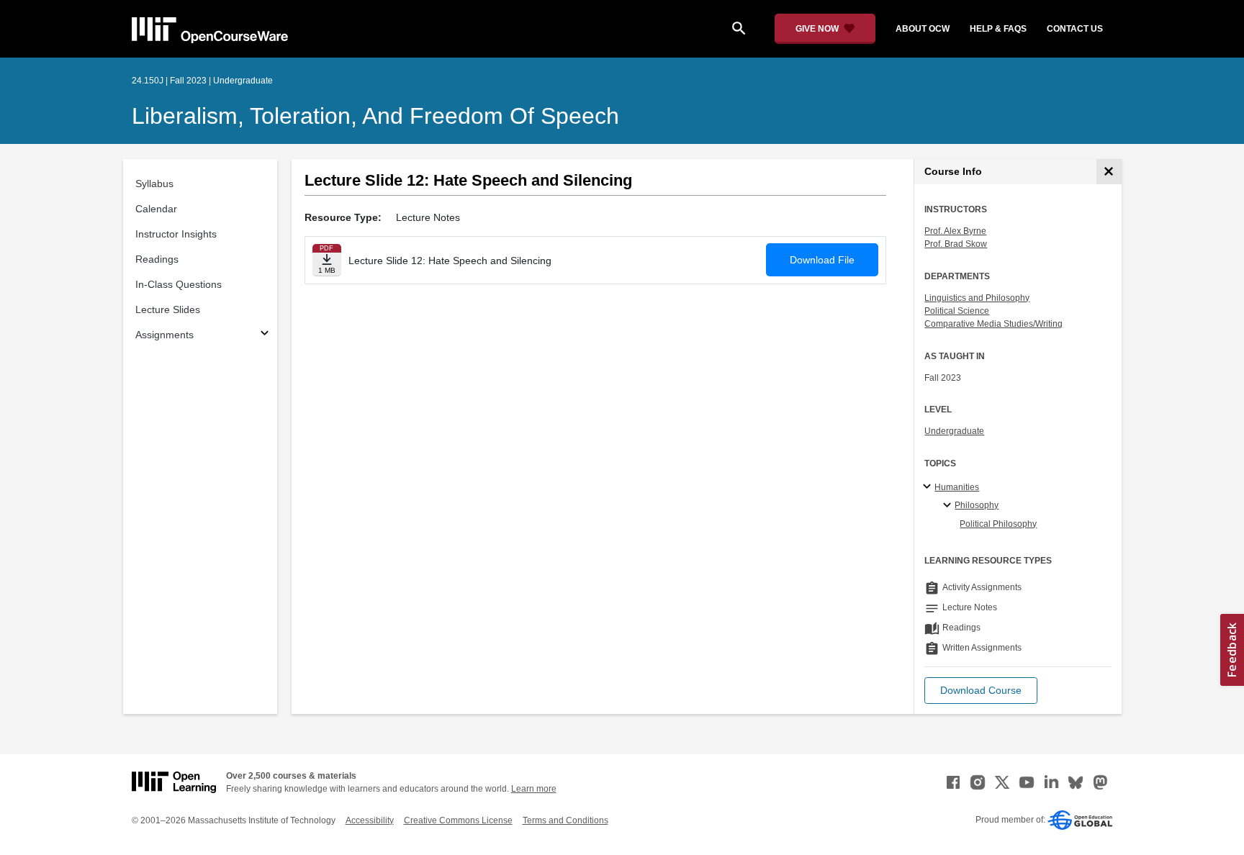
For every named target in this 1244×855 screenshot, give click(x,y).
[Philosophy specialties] (949, 506)
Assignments (164, 334)
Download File (822, 260)
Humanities (956, 487)
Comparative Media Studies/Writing (993, 324)
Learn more (533, 789)
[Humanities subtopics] (929, 487)
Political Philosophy (998, 524)
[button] (980, 690)
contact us (1075, 29)
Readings (157, 259)
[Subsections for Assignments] (264, 335)
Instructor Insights (176, 234)
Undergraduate (954, 431)
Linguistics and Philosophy (976, 298)
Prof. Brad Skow (955, 244)
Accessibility (370, 820)
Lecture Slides (167, 309)
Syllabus (154, 183)
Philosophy (977, 505)
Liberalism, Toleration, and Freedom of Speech (375, 116)
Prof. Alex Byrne (955, 231)
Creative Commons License (458, 820)
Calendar (156, 208)
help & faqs (998, 29)
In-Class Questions (178, 284)
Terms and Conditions (565, 820)
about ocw (923, 29)
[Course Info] (1109, 171)
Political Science (956, 311)
